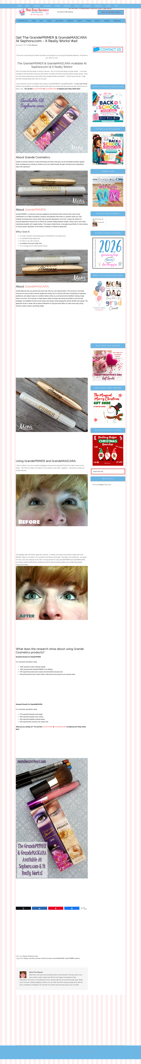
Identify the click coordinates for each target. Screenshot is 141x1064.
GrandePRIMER (38, 89)
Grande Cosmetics (46, 958)
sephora (77, 958)
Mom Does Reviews (34, 11)
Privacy (100, 485)
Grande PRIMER (69, 958)
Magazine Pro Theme (63, 1052)
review (36, 956)
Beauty (25, 956)
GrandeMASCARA (51, 89)
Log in (95, 1052)
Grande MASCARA (58, 958)
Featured (30, 956)
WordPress (88, 1052)
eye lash (38, 958)
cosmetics (32, 958)
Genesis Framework (78, 1052)
